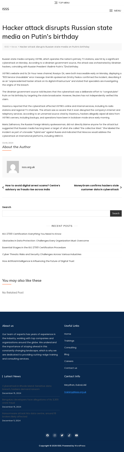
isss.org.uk (28, 167)
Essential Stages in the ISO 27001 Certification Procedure (34, 247)
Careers (68, 361)
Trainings (69, 340)
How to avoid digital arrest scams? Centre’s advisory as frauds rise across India (32, 187)
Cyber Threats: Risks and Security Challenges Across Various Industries (41, 254)
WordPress (80, 445)
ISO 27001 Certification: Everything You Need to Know (31, 233)
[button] (115, 10)
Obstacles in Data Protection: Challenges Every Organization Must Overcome (45, 240)
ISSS (5, 9)
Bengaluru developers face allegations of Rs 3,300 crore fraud (30, 401)
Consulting (70, 347)
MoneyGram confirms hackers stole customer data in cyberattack (96, 187)
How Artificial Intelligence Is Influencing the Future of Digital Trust (38, 261)
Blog (66, 354)
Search (6, 207)
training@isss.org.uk (75, 392)
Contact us (70, 368)
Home (67, 333)
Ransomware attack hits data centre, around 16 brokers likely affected (29, 415)
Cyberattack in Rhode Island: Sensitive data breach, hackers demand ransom (26, 387)
